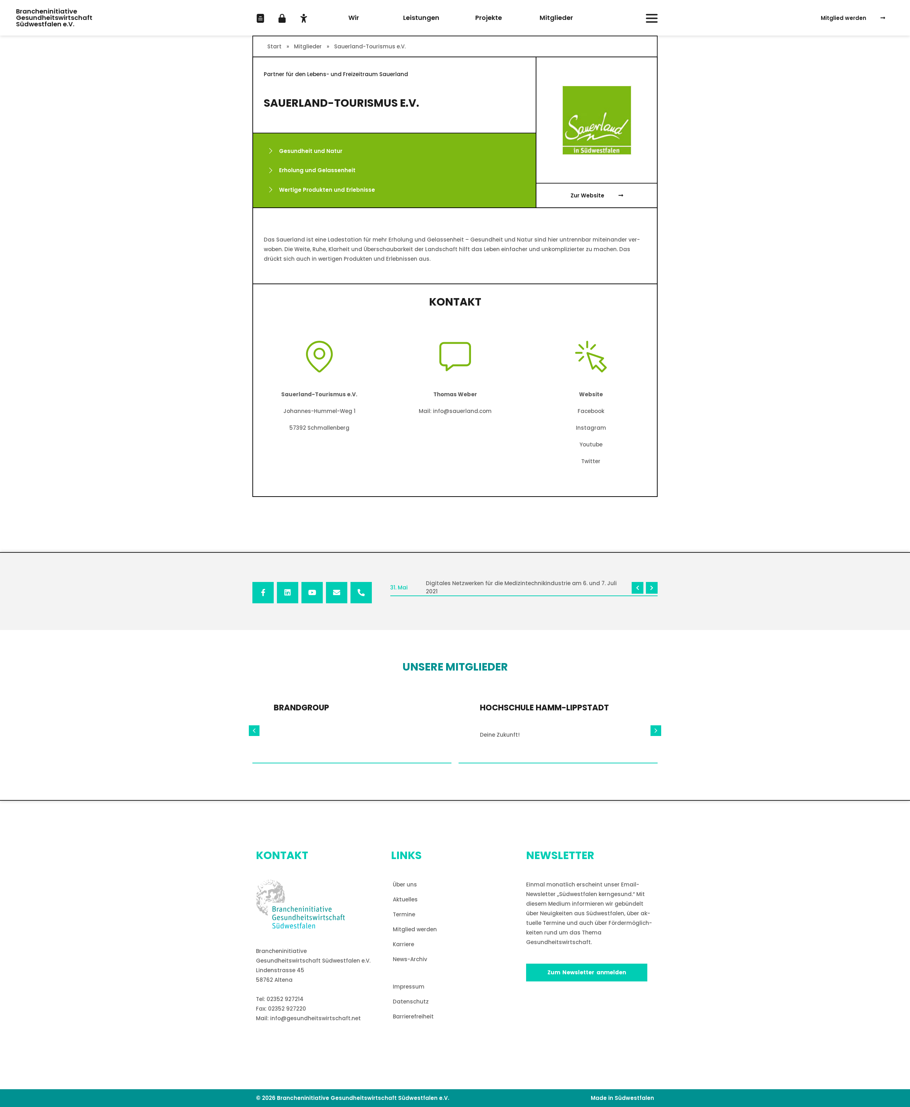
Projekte (488, 17)
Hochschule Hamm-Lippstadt (544, 707)
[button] (260, 18)
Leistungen (421, 17)
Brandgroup (301, 707)
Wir (353, 17)
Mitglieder (556, 17)
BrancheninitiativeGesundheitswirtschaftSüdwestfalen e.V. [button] (54, 17)
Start (274, 46)
